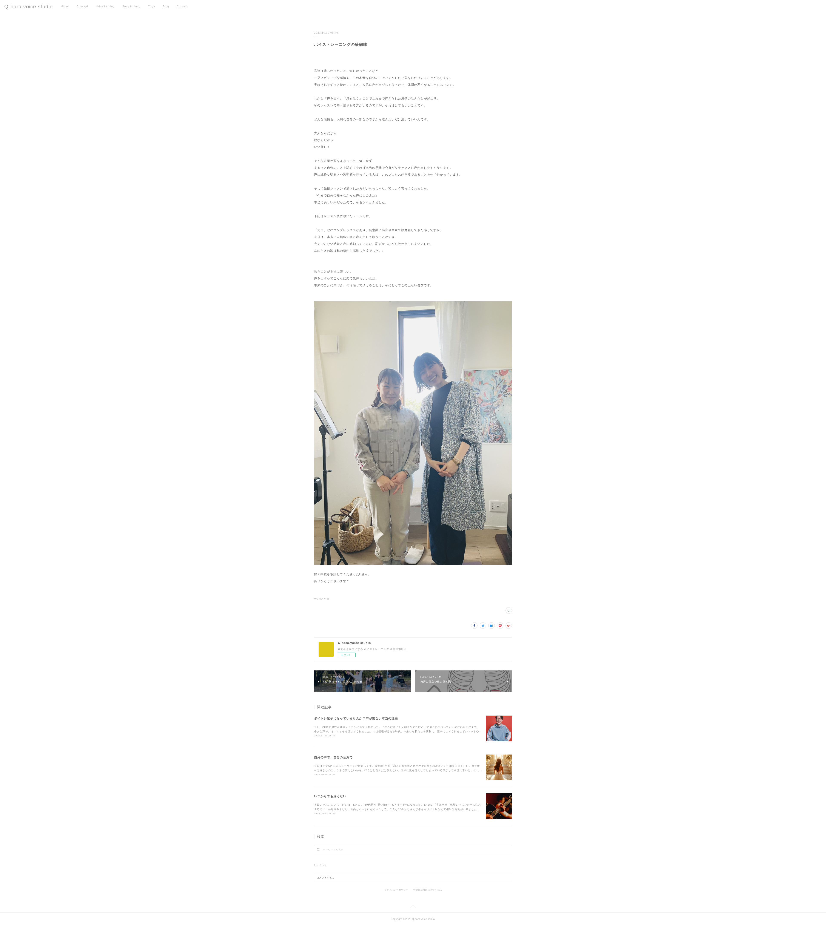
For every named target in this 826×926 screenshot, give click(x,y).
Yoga (151, 6)
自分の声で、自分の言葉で (333, 757)
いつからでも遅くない (330, 796)
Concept (82, 6)
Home (65, 6)
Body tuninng (131, 6)
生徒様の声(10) (322, 598)
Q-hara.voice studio (28, 6)
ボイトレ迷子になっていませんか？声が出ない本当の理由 (356, 718)
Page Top (413, 907)
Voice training (105, 6)
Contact (182, 6)
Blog (166, 6)
